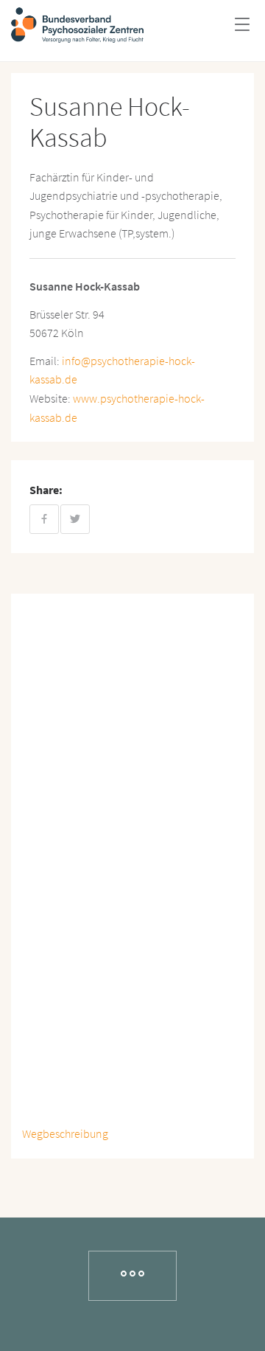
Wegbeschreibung (65, 1133)
